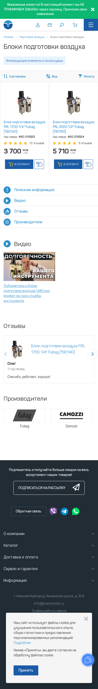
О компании (14, 533)
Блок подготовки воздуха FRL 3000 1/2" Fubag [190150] (73, 127)
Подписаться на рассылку (41, 488)
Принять (26, 670)
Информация (15, 580)
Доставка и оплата (21, 557)
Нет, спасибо (86, 618)
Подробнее (22, 643)
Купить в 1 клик (39, 164)
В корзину (22, 164)
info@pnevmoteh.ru (49, 604)
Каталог (11, 545)
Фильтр (89, 76)
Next (92, 354)
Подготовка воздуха (31, 37)
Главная (9, 37)
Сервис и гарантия (21, 569)
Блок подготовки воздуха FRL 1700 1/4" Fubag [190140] (24, 127)
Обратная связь (28, 511)
